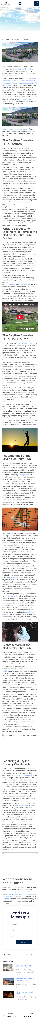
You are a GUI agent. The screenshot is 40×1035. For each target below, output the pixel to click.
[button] (20, 3)
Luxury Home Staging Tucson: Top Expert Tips (24, 966)
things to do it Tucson (20, 892)
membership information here (22, 775)
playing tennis (23, 475)
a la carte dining (14, 596)
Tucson (17, 76)
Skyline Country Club (24, 343)
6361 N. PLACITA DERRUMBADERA (14, 129)
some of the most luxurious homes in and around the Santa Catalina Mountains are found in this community (19, 81)
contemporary (10, 284)
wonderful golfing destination (22, 69)
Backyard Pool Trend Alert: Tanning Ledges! (25, 979)
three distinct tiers (21, 805)
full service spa (11, 577)
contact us (6, 899)
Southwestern (25, 284)
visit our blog (12, 887)
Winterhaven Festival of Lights (24, 993)
